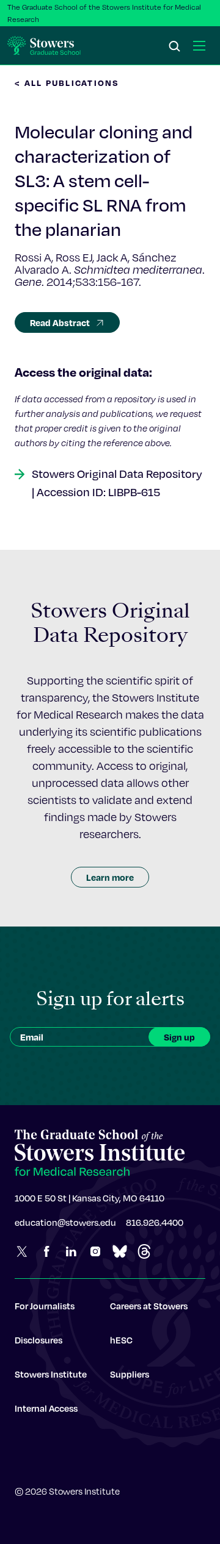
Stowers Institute (51, 1373)
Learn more (110, 877)
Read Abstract (60, 322)
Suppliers (129, 1373)
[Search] (175, 47)
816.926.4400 (154, 1222)
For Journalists (45, 1305)
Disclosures (38, 1339)
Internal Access (46, 1408)
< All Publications (67, 82)
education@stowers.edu (65, 1222)
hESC (121, 1339)
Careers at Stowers (149, 1305)
